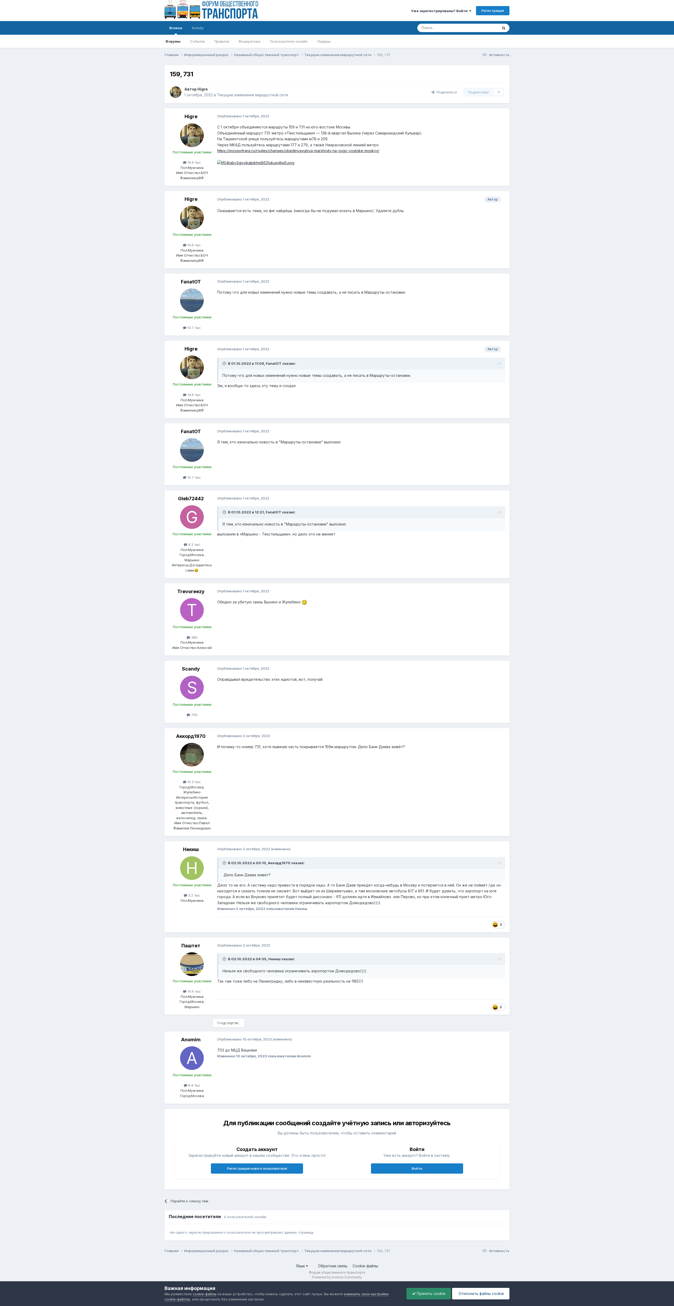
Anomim (191, 1039)
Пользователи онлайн (289, 41)
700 (193, 715)
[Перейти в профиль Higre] (175, 92)
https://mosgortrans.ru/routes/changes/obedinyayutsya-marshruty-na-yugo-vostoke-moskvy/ (298, 150)
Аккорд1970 (191, 736)
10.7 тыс (193, 328)
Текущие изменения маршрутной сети (252, 95)
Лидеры (323, 41)
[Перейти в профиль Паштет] (192, 964)
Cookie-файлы (365, 1266)
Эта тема (484, 28)
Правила (221, 41)
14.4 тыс (193, 991)
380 (193, 637)
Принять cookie (430, 1293)
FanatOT (191, 281)
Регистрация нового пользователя (257, 1168)
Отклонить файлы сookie (481, 1293)
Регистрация (493, 10)
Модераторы (249, 41)
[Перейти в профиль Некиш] (192, 868)
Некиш (191, 849)
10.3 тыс (193, 782)
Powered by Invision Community (337, 1277)
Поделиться (445, 92)
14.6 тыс (193, 162)
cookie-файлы (204, 1294)
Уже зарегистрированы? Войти (440, 11)
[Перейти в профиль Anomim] (192, 1058)
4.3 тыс (193, 544)
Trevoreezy (191, 591)
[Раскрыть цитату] (224, 363)
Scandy (191, 669)
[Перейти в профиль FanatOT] (192, 300)
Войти (417, 1168)
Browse (175, 28)
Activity (198, 28)
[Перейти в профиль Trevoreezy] (192, 610)
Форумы (173, 41)
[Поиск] (503, 28)
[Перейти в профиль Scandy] (192, 687)
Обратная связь (333, 1266)
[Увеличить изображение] (255, 162)
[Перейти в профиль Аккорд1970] (192, 755)
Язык (301, 1266)
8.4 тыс (193, 1085)
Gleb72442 (191, 498)
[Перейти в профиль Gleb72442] (192, 517)
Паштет (190, 945)
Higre (202, 89)
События (197, 41)
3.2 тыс (193, 895)
